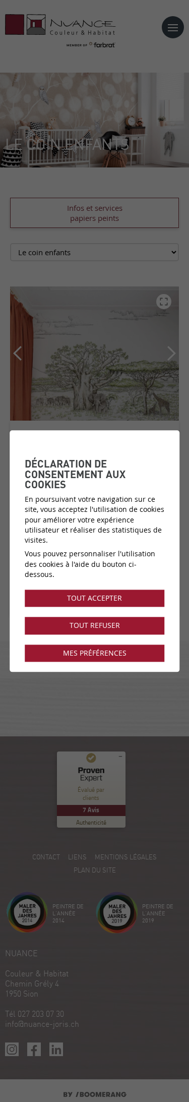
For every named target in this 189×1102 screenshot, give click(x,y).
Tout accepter (94, 598)
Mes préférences (95, 653)
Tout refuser (95, 625)
